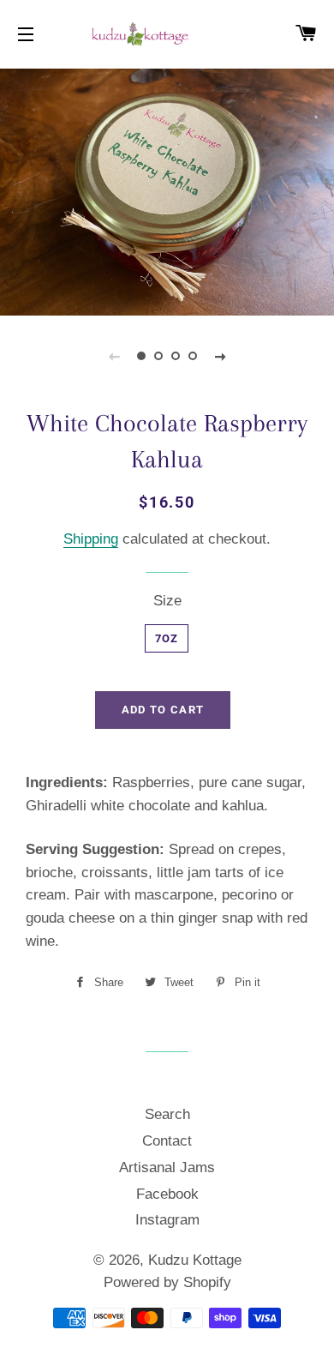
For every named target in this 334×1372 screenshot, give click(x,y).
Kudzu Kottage (195, 1260)
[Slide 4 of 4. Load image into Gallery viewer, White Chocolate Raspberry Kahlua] (192, 355)
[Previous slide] (114, 356)
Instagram (167, 1220)
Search (167, 1114)
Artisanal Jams (167, 1167)
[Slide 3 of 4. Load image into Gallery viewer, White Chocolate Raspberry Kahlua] (175, 355)
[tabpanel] (167, 190)
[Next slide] (220, 356)
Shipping (90, 539)
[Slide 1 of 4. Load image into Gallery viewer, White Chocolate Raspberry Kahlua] (141, 355)
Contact (167, 1141)
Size (167, 601)
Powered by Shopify (167, 1282)
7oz (167, 638)
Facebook (167, 1194)
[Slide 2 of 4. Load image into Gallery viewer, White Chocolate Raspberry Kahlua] (158, 355)
